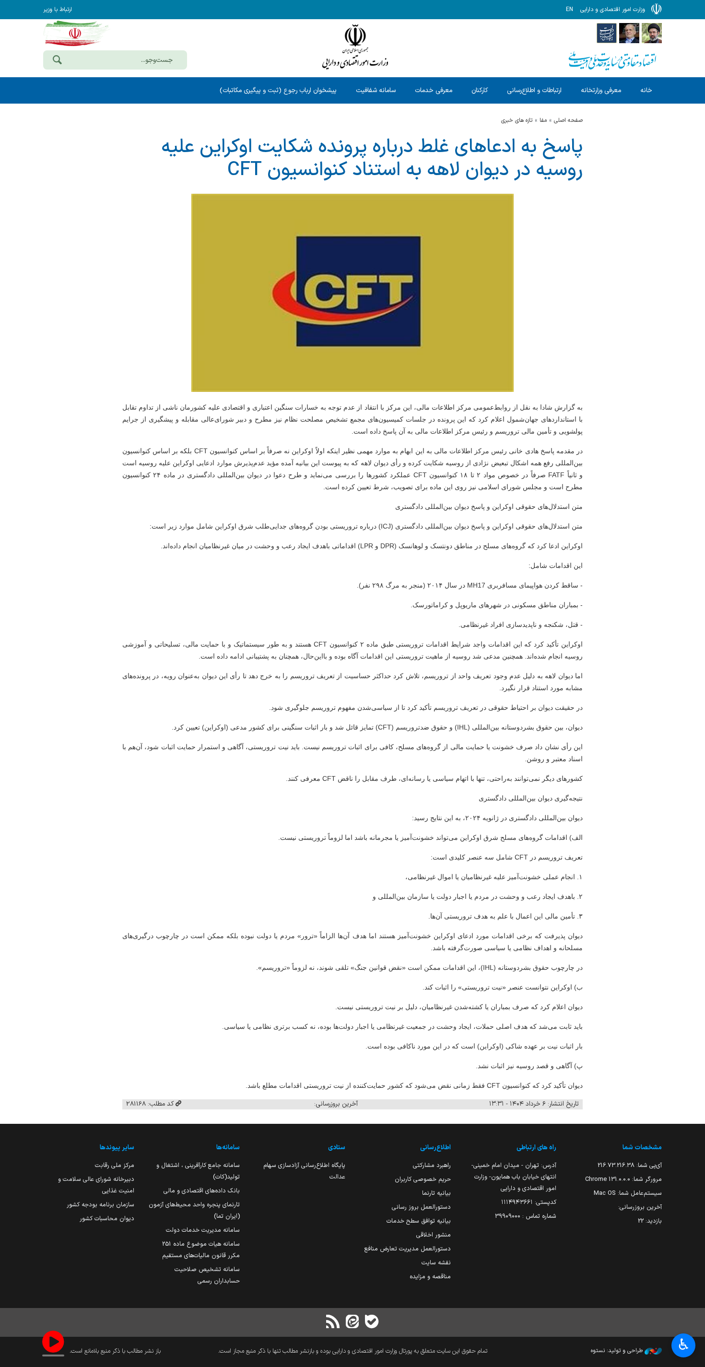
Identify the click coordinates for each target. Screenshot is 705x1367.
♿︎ (684, 1344)
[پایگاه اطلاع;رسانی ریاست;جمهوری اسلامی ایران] (629, 32)
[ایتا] (352, 1322)
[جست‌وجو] (57, 61)
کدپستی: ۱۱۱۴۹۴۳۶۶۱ (528, 1202)
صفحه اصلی (568, 120)
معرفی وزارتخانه (601, 90)
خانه (646, 90)
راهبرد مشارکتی (432, 1165)
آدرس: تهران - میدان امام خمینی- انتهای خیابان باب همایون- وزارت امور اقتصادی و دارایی (513, 1177)
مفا (543, 120)
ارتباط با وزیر (57, 9)
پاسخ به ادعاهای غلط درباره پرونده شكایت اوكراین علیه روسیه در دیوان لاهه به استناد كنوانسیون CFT (372, 159)
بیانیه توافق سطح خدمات (419, 1221)
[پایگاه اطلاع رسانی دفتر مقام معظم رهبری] (652, 32)
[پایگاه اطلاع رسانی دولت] (607, 32)
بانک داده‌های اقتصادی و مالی (202, 1190)
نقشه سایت (436, 1262)
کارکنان (479, 90)
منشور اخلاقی (433, 1234)
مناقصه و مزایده (430, 1276)
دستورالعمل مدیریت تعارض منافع (407, 1248)
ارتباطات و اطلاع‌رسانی (534, 90)
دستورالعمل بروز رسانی (421, 1207)
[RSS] (333, 1322)
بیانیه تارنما (436, 1193)
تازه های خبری (516, 120)
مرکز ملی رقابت (114, 1165)
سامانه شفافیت (376, 90)
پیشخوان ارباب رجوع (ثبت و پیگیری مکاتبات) (278, 90)
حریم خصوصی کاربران (423, 1179)
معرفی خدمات (433, 90)
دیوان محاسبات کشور (107, 1218)
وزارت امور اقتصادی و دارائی (355, 46)
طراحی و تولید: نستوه (618, 1350)
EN (569, 9)
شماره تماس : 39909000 (525, 1216)
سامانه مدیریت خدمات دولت (203, 1230)
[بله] (371, 1322)
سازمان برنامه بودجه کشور (100, 1204)
